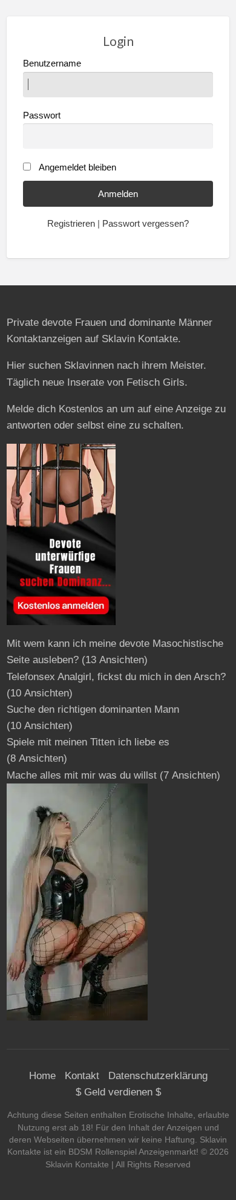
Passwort (42, 115)
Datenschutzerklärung (158, 1076)
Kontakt (82, 1076)
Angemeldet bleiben (77, 167)
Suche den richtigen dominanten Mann (93, 709)
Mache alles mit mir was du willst (82, 775)
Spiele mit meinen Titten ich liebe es (88, 742)
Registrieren (71, 224)
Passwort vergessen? (145, 224)
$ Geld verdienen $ (118, 1092)
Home (42, 1076)
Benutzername (52, 63)
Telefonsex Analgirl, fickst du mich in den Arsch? (116, 677)
